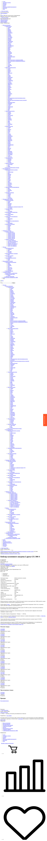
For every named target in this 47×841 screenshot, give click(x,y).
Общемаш (10, 103)
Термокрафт (10, 106)
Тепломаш (10, 207)
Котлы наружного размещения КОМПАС (16, 61)
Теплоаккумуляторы (9, 192)
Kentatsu (9, 39)
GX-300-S (2, 692)
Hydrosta (9, 36)
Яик (9, 110)
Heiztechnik (10, 77)
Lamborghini (10, 41)
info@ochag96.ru (3, 13)
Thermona (10, 53)
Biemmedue (10, 218)
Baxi (9, 28)
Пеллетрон (10, 152)
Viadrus (9, 92)
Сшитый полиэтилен (9, 276)
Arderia (9, 27)
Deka (9, 263)
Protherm (9, 46)
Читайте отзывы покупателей (7, 743)
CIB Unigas (10, 164)
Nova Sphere (9, 715)
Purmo (9, 228)
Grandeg (9, 135)
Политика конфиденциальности (9, 6)
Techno (9, 213)
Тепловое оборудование (8, 199)
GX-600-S (2, 661)
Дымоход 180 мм (11, 237)
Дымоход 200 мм (11, 238)
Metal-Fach (10, 83)
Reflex (9, 275)
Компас (9, 57)
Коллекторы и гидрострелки (11, 273)
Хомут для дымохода (12, 245)
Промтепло (10, 153)
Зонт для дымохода (12, 242)
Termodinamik (10, 144)
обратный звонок (12, 617)
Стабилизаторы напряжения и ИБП (10, 277)
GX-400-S (2, 634)
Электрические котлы (10, 111)
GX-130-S (2, 672)
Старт (9, 105)
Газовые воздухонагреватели (11, 216)
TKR (9, 90)
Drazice (9, 175)
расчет (13, 566)
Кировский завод (11, 56)
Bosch (9, 69)
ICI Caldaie (10, 37)
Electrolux (10, 190)
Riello (9, 48)
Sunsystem (10, 183)
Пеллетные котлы (9, 126)
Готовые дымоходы (9, 231)
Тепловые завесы (9, 208)
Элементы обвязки (7, 272)
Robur (9, 219)
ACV (9, 128)
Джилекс (10, 252)
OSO (9, 191)
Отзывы (4, 4)
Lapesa (9, 180)
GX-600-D (2, 667)
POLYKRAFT (11, 45)
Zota (9, 96)
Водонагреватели (6, 168)
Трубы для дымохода (12, 244)
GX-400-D (2, 677)
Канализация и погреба (8, 261)
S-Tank (9, 197)
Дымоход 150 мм (11, 236)
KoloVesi (9, 265)
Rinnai (9, 49)
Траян (9, 107)
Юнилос (9, 269)
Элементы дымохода (9, 239)
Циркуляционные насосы (10, 257)
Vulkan (9, 94)
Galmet (9, 76)
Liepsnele (10, 82)
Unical (9, 54)
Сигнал (9, 64)
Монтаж (4, 3)
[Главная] (2, 15)
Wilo (9, 250)
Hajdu (9, 178)
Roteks (9, 143)
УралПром (10, 124)
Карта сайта (2, 719)
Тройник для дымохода (13, 243)
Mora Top (10, 42)
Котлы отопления (6, 25)
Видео (4, 5)
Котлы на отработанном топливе (12, 167)
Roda (9, 50)
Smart (9, 229)
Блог (4, 9)
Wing (9, 210)
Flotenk (9, 264)
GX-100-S (2, 645)
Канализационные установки (11, 253)
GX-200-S (2, 683)
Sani (9, 266)
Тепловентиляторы (9, 200)
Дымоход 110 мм (11, 232)
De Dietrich (10, 32)
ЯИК (9, 66)
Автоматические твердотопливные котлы (16, 98)
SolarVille (10, 52)
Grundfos (10, 249)
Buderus (9, 30)
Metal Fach (10, 140)
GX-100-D (2, 656)
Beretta (9, 29)
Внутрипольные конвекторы (11, 212)
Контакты (5, 8)
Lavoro (9, 81)
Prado (9, 227)
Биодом (9, 148)
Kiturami (9, 40)
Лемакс (9, 62)
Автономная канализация (10, 262)
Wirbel (9, 95)
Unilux (9, 91)
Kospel (9, 116)
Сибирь (9, 104)
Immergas (10, 38)
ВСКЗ (9, 149)
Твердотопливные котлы (10, 67)
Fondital (9, 34)
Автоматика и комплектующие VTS (15, 206)
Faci (8, 74)
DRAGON (10, 73)
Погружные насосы (9, 248)
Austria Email (10, 171)
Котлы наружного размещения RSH (15, 59)
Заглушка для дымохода (13, 241)
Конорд (9, 58)
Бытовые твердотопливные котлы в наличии (17, 100)
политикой (20, 718)
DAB (9, 258)
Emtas (9, 131)
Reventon (10, 203)
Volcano (9, 205)
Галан (9, 123)
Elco (9, 165)
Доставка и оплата (7, 2)
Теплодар (10, 156)
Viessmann (10, 55)
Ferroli (9, 33)
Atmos (9, 68)
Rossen (9, 51)
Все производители (4, 700)
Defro (9, 71)
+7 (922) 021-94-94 (4, 11)
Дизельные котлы (9, 157)
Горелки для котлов (9, 163)
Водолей (9, 251)
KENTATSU (10, 115)
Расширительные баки (10, 274)
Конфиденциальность (7, 542)
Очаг (9, 63)
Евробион (10, 267)
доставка (7, 565)
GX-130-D (2, 639)
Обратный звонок (4, 19)
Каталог (4, 285)
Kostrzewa (10, 139)
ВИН (9, 121)
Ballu (9, 202)
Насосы (4, 247)
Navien (9, 43)
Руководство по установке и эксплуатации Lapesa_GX (11, 624)
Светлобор (10, 154)
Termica (9, 185)
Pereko (9, 86)
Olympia (9, 44)
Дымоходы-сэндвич (7, 230)
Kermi (9, 226)
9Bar (9, 188)
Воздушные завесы (9, 214)
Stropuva (9, 89)
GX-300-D (2, 629)
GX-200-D (2, 650)
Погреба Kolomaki (9, 270)
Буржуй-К (10, 99)
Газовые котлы (8, 26)
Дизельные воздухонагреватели (12, 220)
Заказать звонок (3, 20)
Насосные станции (9, 255)
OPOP (9, 84)
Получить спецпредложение (6, 563)
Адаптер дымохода (12, 240)
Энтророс (10, 65)
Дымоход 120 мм (11, 233)
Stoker (9, 88)
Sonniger (9, 204)
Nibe (9, 181)
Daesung (9, 31)
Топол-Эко (10, 268)
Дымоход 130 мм (11, 235)
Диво (9, 101)
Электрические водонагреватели (12, 187)
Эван (9, 108)
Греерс (9, 201)
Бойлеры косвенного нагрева (11, 169)
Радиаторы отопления (10, 224)
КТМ (9, 150)
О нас (4, 1)
